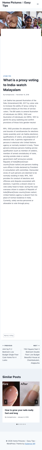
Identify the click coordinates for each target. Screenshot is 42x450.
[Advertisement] (21, 53)
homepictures (9, 94)
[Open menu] (38, 4)
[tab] (16, 424)
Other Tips (7, 76)
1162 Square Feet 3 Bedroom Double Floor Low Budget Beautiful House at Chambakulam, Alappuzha (32, 354)
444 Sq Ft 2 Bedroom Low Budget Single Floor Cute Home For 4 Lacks (10, 353)
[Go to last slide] (5, 402)
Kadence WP (30, 444)
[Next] (36, 402)
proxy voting (8, 335)
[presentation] (21, 394)
